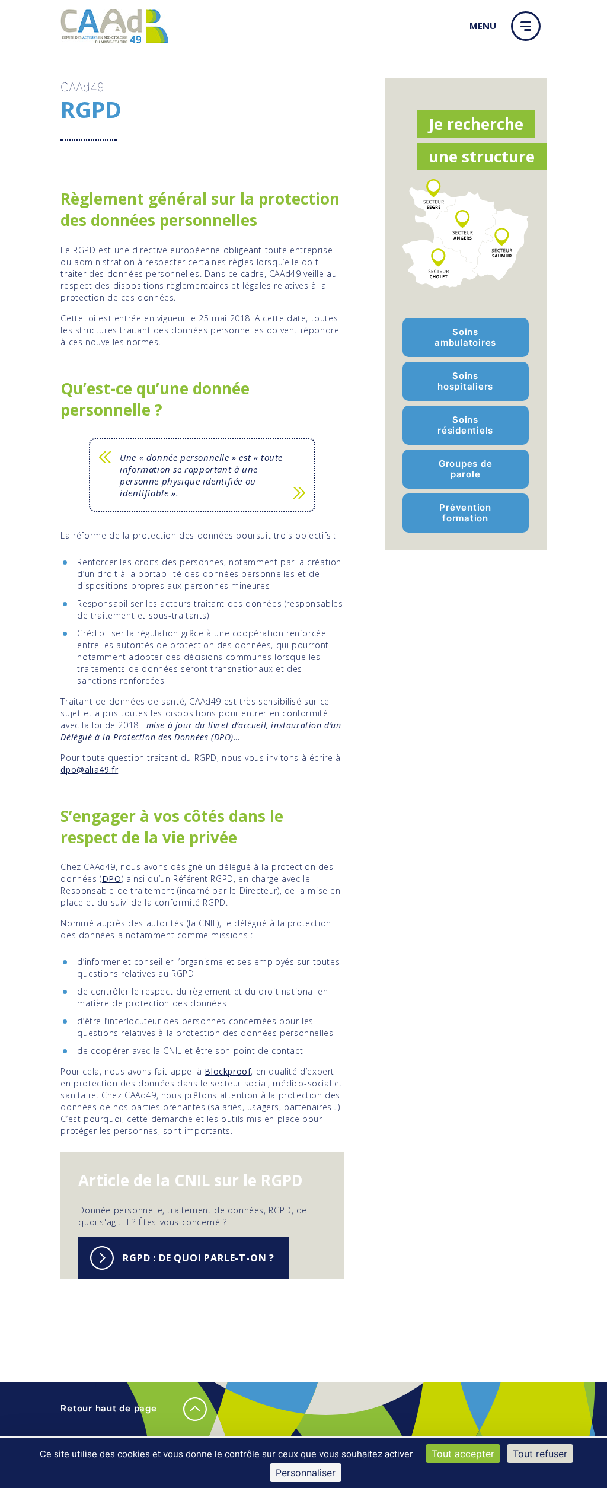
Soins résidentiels (465, 425)
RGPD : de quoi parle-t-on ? (198, 1257)
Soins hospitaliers (465, 381)
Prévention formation (465, 513)
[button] (529, 26)
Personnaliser (306, 1473)
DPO (112, 878)
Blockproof (228, 1071)
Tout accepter (463, 1454)
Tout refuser (540, 1454)
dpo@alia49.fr (89, 769)
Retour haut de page (109, 1408)
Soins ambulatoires (465, 337)
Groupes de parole (466, 469)
